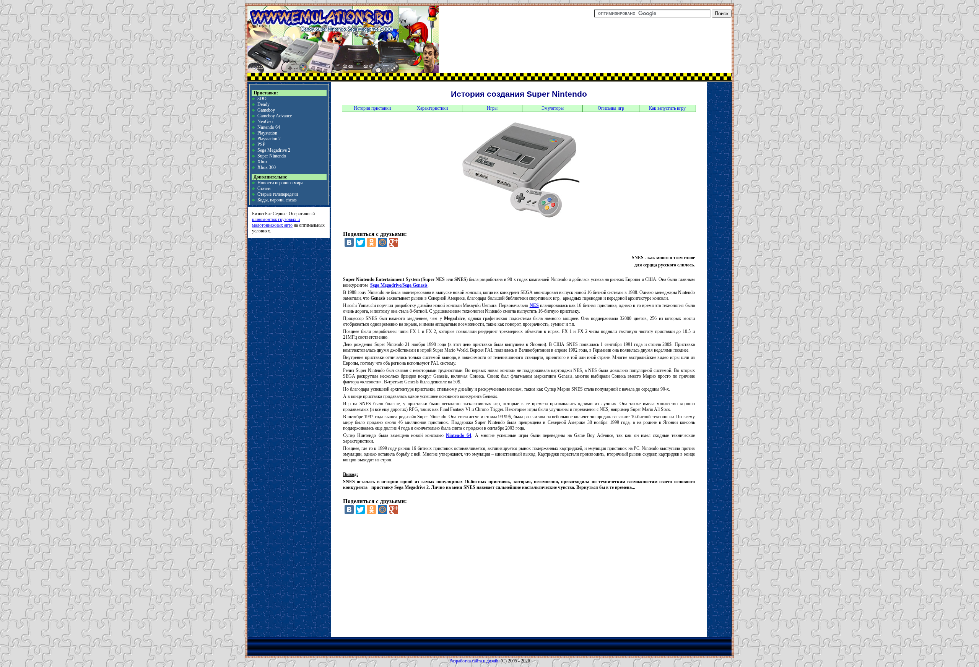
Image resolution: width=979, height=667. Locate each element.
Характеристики (432, 108)
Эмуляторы (553, 108)
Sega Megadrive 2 (273, 150)
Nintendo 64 (268, 127)
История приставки (372, 108)
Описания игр (611, 108)
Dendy (263, 104)
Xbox (262, 161)
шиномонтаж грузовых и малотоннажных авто (276, 222)
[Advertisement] (425, 578)
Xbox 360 (266, 167)
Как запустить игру (667, 108)
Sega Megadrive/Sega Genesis (399, 285)
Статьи (263, 188)
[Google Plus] (393, 242)
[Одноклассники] (371, 242)
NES (534, 305)
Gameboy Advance (274, 115)
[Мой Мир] (382, 242)
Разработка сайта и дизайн (474, 661)
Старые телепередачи (277, 194)
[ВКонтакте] (349, 242)
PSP (261, 144)
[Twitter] (360, 242)
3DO (262, 98)
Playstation (267, 133)
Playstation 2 (269, 138)
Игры (492, 108)
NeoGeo (265, 121)
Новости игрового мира (280, 182)
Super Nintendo (271, 156)
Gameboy (266, 110)
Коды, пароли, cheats (277, 200)
